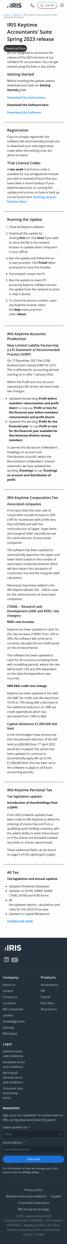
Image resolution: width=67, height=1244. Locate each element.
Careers (8, 991)
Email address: (14, 1143)
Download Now (15, 48)
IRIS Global (10, 1034)
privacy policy (30, 1172)
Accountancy (49, 985)
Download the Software (24, 112)
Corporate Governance (33, 1203)
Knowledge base (14, 1021)
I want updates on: (16, 1127)
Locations (9, 1003)
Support (17, 14)
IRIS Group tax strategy (33, 1209)
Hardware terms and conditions (14, 1064)
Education (47, 1003)
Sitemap (8, 1028)
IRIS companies (13, 1009)
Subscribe (33, 1159)
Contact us (10, 997)
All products (49, 1009)
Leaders (8, 1015)
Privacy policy (33, 1190)
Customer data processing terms (13, 1093)
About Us (9, 985)
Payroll (45, 997)
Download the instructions (26, 97)
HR (43, 991)
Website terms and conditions (26, 1196)
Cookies (56, 1196)
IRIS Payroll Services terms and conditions (13, 1077)
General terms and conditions (13, 1053)
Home (7, 14)
